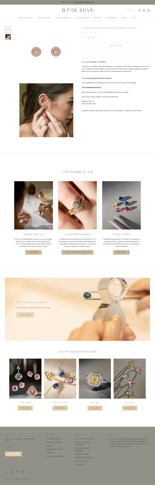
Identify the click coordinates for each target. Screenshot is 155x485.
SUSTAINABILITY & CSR (54, 449)
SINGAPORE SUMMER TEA (83, 2)
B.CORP (49, 446)
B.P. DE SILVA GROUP (53, 439)
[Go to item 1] (8, 29)
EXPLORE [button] (25, 408)
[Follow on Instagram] (12, 472)
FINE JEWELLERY (44, 18)
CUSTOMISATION (82, 18)
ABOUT (124, 18)
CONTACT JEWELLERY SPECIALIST (77, 252)
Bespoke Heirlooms (33, 234)
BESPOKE (97, 18)
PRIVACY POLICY (81, 461)
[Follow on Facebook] (6, 472)
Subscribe (13, 454)
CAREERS (49, 453)
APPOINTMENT (111, 18)
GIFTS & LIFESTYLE (63, 18)
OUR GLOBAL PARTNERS (55, 456)
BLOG (133, 18)
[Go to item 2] (8, 37)
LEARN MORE (33, 252)
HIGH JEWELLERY (26, 18)
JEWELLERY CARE (81, 454)
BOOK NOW (25, 315)
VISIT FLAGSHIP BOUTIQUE (84, 439)
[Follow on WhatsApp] (23, 472)
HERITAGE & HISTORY (54, 442)
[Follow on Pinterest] (17, 472)
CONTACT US (79, 464)
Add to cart (116, 46)
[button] (116, 52)
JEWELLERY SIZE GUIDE (83, 457)
